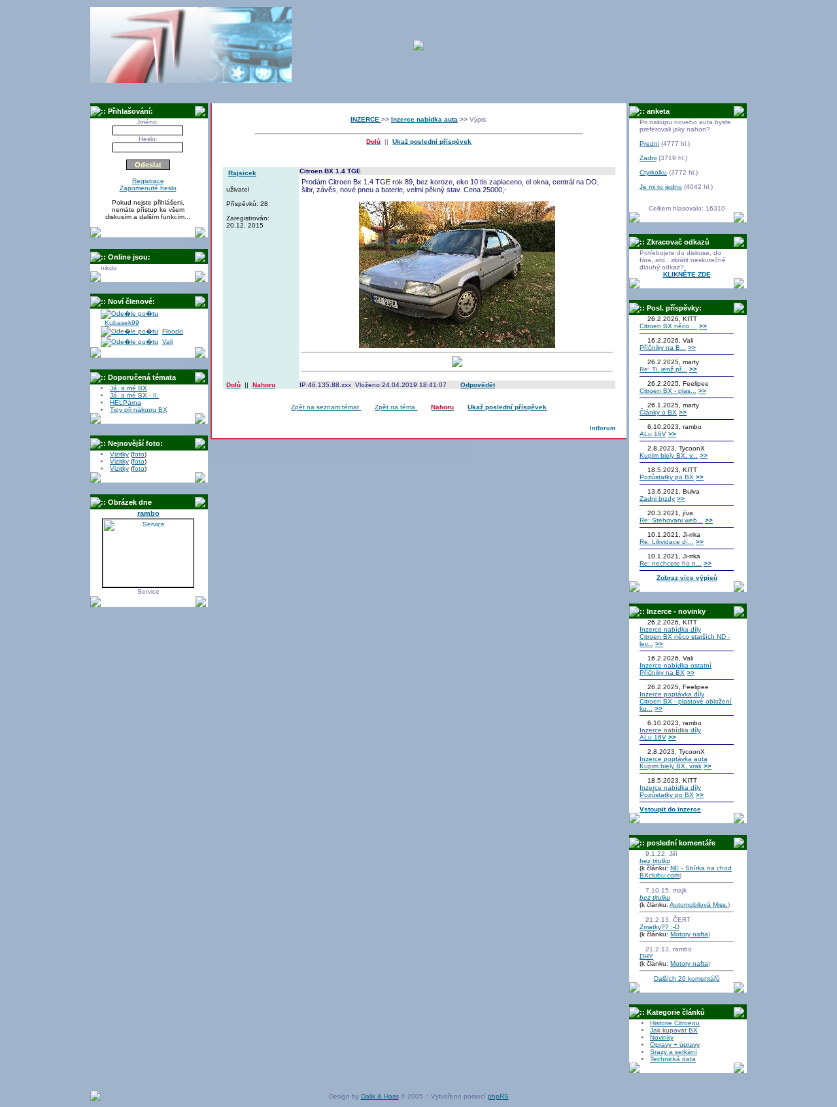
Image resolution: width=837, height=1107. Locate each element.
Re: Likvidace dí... (667, 541)
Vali (167, 341)
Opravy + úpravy (675, 1044)
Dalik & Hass (380, 1096)
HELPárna (125, 402)
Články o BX (658, 412)
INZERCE (365, 119)
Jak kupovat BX (674, 1030)
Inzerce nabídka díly (670, 629)
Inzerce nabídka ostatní (675, 665)
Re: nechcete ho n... (671, 563)
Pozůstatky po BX (667, 477)
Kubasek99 (122, 322)
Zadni (648, 158)
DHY (646, 956)
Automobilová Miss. (699, 904)
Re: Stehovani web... (671, 520)
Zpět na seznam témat (326, 407)
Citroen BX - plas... (668, 390)
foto (139, 454)
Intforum (602, 428)
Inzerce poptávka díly (672, 694)
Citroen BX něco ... (668, 326)
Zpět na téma (396, 407)
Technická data (673, 1059)
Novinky (662, 1037)
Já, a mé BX (128, 388)
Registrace (148, 180)
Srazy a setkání (673, 1051)
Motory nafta (689, 934)
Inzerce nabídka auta (424, 119)
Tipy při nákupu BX (138, 409)
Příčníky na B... (663, 347)
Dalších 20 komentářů (687, 978)
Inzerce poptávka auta (674, 758)
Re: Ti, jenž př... (663, 369)
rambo (148, 513)
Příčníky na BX (662, 672)
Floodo (172, 331)
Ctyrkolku (653, 172)
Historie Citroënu (675, 1023)
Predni (649, 143)
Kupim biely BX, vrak (671, 766)
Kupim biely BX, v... (669, 455)
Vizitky (119, 454)
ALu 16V (653, 433)
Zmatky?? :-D (659, 926)
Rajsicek (242, 173)
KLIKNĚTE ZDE (687, 274)
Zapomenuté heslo (148, 188)
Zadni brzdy (657, 498)
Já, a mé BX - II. (134, 395)
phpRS (498, 1096)
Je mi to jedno (661, 186)
